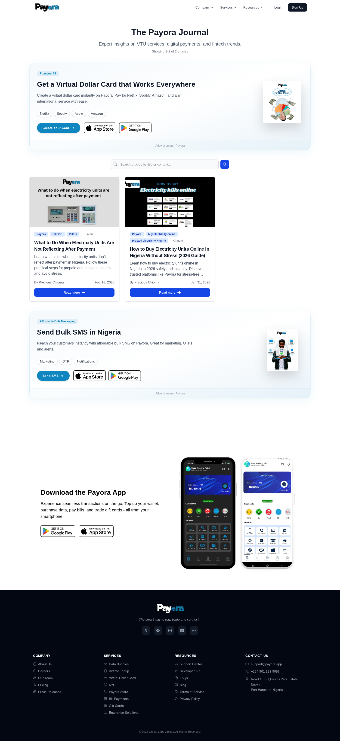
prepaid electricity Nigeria (149, 240)
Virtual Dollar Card (122, 678)
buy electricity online (161, 234)
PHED (73, 234)
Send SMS (51, 376)
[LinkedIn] (182, 630)
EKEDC (57, 234)
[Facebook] (158, 630)
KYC (112, 685)
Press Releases (49, 692)
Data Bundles (119, 664)
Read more (72, 292)
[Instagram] (170, 630)
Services (226, 7)
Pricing (43, 685)
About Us (45, 664)
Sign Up (297, 7)
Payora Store (118, 692)
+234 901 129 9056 (265, 671)
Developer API (190, 671)
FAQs (184, 678)
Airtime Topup (119, 671)
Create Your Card (56, 128)
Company (202, 7)
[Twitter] (146, 630)
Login (278, 7)
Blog (183, 685)
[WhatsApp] (194, 630)
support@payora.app (266, 664)
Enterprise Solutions (123, 712)
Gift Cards (116, 705)
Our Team (45, 678)
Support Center (191, 664)
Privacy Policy (190, 699)
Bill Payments (119, 699)
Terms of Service (192, 692)
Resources (251, 7)
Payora (41, 234)
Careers (44, 671)
